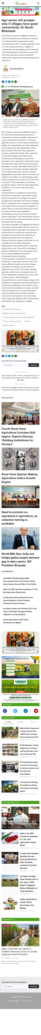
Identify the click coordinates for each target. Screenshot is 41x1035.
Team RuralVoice (16, 68)
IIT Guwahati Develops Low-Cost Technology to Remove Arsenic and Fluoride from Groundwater (29, 768)
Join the (18, 86)
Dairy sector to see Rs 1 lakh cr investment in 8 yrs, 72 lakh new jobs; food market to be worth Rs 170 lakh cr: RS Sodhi (20, 377)
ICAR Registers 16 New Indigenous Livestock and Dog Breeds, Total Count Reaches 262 (29, 749)
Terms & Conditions (14, 1000)
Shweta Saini (23, 910)
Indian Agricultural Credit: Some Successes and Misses (28, 903)
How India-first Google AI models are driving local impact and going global (29, 786)
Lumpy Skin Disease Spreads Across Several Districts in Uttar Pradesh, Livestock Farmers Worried (18, 600)
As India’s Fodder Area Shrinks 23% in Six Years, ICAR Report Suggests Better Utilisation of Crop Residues (20, 611)
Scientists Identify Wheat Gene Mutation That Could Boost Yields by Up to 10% (20, 949)
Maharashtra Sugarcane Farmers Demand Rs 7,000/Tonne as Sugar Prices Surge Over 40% (29, 732)
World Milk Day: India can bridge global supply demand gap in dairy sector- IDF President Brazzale (20, 559)
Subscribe (33, 365)
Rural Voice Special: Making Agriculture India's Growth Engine (19, 478)
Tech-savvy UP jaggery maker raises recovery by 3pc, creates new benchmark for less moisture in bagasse (20, 388)
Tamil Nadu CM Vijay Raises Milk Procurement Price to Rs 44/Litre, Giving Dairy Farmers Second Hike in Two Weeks (19, 581)
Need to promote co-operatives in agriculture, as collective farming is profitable (19, 517)
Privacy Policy (26, 1000)
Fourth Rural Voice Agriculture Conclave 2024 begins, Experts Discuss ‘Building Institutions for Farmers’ (18, 436)
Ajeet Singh (23, 870)
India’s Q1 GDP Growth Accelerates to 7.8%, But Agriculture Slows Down (29, 839)
